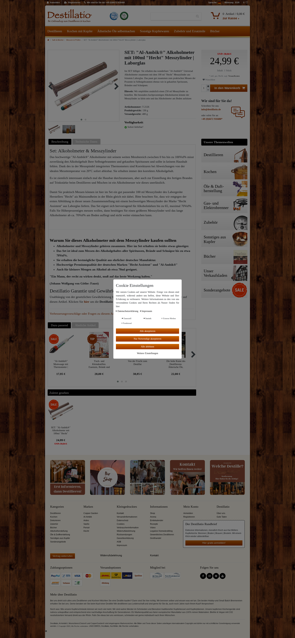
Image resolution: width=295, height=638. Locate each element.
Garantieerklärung (125, 538)
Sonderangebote (58, 542)
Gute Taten (222, 517)
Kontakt (120, 513)
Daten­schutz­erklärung (128, 311)
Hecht (86, 531)
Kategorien (57, 506)
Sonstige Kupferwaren (154, 31)
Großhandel (155, 538)
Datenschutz (122, 520)
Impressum (122, 545)
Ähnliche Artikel (85, 325)
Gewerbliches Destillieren (162, 534)
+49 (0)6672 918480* (211, 119)
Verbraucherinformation (128, 527)
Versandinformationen (127, 517)
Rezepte (154, 524)
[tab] (60, 142)
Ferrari (86, 527)
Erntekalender (156, 520)
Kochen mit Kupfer (80, 31)
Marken (88, 506)
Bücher (215, 31)
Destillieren (54, 31)
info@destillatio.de (211, 109)
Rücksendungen (124, 534)
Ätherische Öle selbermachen (116, 31)
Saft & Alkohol (57, 40)
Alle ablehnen (147, 346)
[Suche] (197, 16)
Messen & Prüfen (73, 40)
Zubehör (54, 524)
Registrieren (189, 517)
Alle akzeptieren (147, 331)
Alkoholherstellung (59, 531)
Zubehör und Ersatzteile (189, 31)
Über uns (221, 513)
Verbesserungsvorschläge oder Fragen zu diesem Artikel (84, 313)
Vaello (86, 524)
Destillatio (223, 506)
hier (86, 301)
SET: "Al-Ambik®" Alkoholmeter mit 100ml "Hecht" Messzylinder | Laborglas (61, 430)
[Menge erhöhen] (208, 86)
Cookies (120, 524)
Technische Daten (86, 141)
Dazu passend (59, 325)
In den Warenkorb (227, 88)
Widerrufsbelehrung (126, 531)
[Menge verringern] (208, 90)
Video (153, 527)
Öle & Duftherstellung (60, 534)
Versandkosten (234, 76)
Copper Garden (90, 513)
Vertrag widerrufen (63, 556)
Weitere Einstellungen (147, 353)
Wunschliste (210, 79)
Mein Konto (190, 506)
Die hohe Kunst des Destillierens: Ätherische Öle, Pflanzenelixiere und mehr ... (176, 364)
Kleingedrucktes (127, 506)
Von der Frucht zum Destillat (137, 362)
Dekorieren (55, 520)
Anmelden (188, 513)
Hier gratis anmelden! (214, 542)
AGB (119, 542)
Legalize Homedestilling (161, 531)
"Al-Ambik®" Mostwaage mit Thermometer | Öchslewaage (60, 364)
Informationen (159, 506)
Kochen (53, 517)
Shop (152, 513)
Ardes (86, 520)
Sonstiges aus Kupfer (60, 538)
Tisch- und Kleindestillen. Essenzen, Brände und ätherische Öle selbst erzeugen (99, 364)
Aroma (153, 517)
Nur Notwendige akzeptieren (147, 339)
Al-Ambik (87, 517)
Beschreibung (59, 141)
